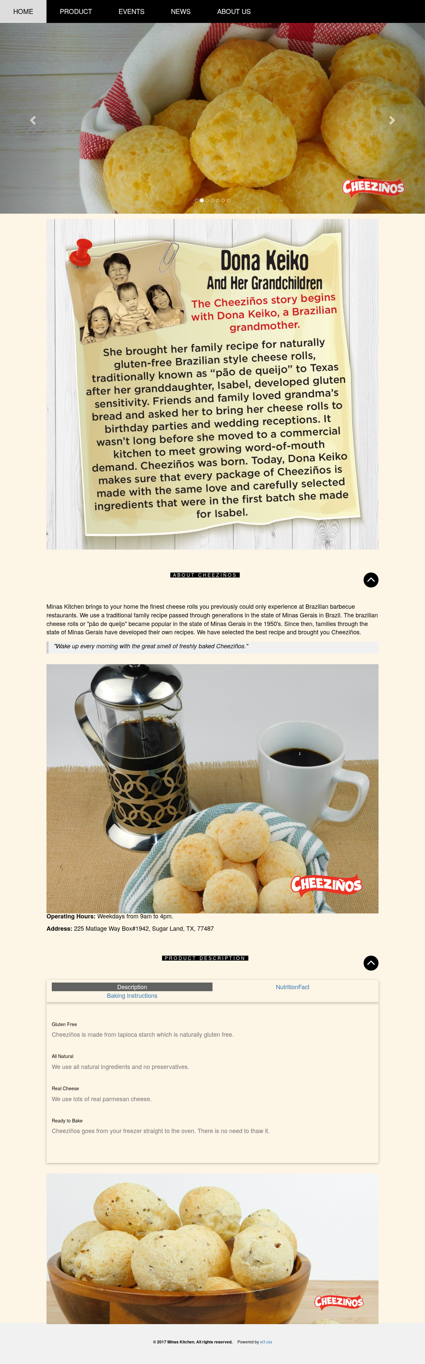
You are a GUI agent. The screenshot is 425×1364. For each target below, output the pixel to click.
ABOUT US (234, 11)
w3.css (266, 1341)
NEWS (181, 11)
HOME (23, 11)
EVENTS (131, 11)
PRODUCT (76, 11)
